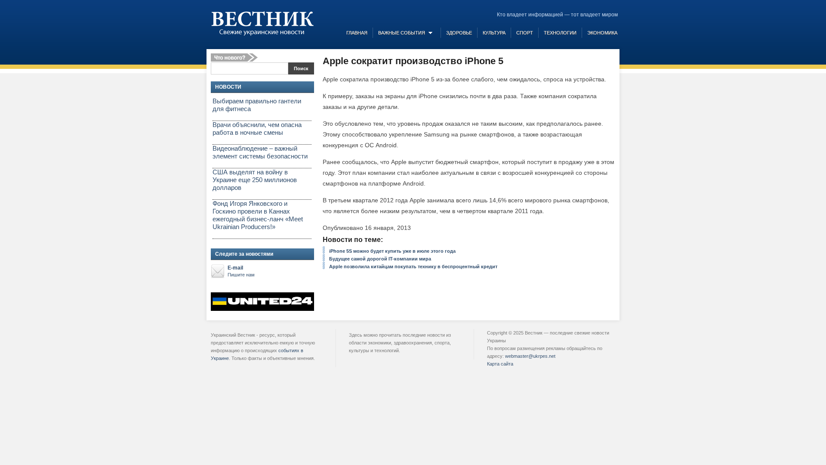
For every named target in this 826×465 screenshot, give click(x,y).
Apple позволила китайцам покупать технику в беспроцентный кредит (413, 266)
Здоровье (459, 32)
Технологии (560, 32)
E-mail (241, 271)
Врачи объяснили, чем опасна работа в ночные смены (257, 128)
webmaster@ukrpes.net (530, 356)
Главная (356, 32)
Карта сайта (500, 363)
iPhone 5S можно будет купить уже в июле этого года (392, 251)
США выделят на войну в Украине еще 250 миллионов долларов (255, 179)
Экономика (602, 32)
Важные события (401, 32)
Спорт (524, 32)
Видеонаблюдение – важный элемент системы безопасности (260, 152)
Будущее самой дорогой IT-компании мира (380, 258)
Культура (494, 32)
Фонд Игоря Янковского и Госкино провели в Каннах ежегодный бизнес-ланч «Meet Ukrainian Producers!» (258, 215)
